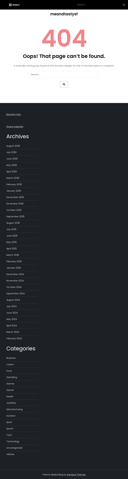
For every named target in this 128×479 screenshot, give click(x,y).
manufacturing (14, 409)
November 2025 (15, 203)
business (11, 358)
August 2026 (13, 145)
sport (9, 422)
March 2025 (12, 255)
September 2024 (15, 293)
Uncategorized (14, 447)
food (9, 370)
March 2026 (12, 178)
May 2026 (11, 165)
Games (10, 383)
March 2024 (12, 332)
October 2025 (13, 210)
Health (9, 396)
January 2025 (13, 267)
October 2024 (14, 287)
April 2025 (11, 248)
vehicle (10, 454)
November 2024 (15, 280)
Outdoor (11, 415)
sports (9, 428)
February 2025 (14, 261)
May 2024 (11, 319)
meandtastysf (64, 14)
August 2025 (13, 222)
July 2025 (11, 229)
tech (9, 435)
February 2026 (14, 184)
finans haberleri (14, 126)
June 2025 (11, 235)
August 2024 (13, 299)
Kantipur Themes (76, 474)
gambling (11, 377)
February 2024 (14, 338)
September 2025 (15, 216)
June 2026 (12, 158)
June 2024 (12, 312)
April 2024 (11, 325)
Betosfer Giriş (13, 114)
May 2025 (11, 242)
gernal (10, 390)
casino (10, 364)
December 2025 (15, 197)
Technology (12, 441)
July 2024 (11, 306)
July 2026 (11, 152)
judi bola (11, 402)
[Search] (124, 4)
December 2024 (15, 274)
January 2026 (13, 190)
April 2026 (11, 171)
